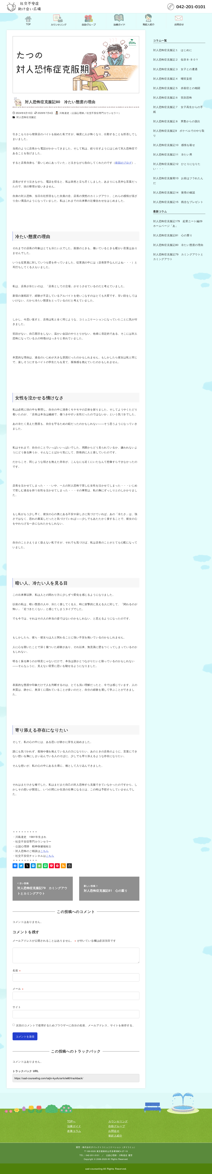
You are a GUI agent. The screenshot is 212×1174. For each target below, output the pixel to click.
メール (18, 988)
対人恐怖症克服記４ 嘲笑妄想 (172, 78)
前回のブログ (123, 162)
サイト (17, 1007)
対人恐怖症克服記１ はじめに (172, 50)
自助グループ (116, 1126)
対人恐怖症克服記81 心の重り (172, 235)
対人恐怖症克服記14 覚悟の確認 (174, 192)
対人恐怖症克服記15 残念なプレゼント (178, 202)
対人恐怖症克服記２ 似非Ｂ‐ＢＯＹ (175, 59)
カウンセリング (118, 1121)
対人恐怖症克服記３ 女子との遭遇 (175, 69)
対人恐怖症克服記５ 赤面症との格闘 (176, 88)
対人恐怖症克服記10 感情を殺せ (174, 145)
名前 (17, 970)
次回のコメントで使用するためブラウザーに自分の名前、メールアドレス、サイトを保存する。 (75, 1025)
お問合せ (113, 1131)
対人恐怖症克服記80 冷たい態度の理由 (178, 245)
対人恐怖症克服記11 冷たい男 (172, 154)
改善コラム (74, 1131)
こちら (44, 851)
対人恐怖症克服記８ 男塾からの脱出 (176, 121)
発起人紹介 (115, 1135)
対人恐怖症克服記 (26, 117)
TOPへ (71, 1121)
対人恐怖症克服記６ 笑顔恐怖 (172, 97)
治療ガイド (74, 1126)
